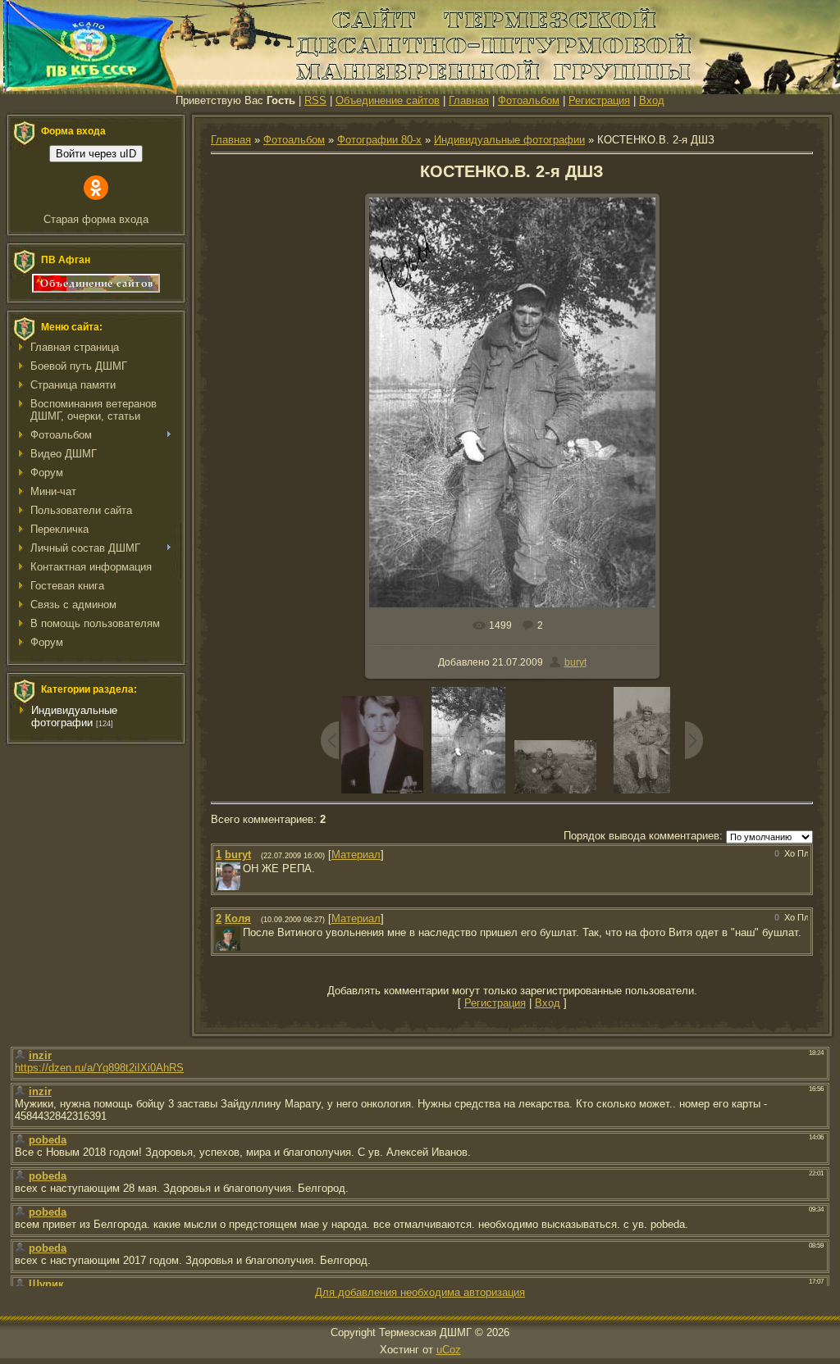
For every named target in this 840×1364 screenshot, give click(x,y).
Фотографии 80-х (379, 140)
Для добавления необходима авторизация (420, 1292)
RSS (315, 100)
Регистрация (599, 100)
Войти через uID (96, 154)
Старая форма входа (95, 219)
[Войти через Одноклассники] (96, 187)
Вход (651, 100)
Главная (469, 100)
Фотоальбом (528, 100)
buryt (575, 662)
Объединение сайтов (388, 100)
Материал (356, 854)
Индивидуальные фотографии (74, 716)
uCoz (448, 1350)
